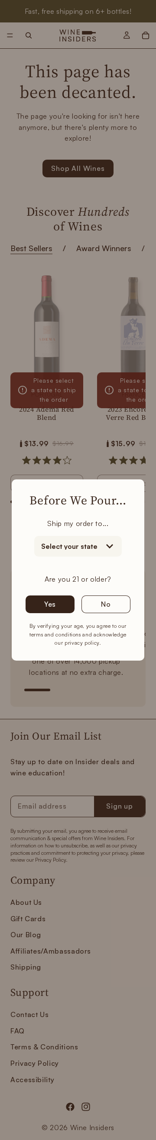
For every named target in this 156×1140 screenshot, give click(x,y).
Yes (50, 604)
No (106, 604)
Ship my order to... (77, 523)
